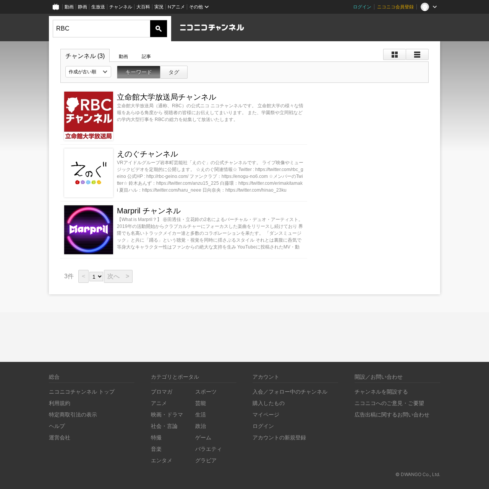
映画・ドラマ (167, 414)
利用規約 (59, 403)
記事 (146, 56)
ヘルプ (57, 426)
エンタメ (161, 460)
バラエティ (208, 448)
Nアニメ (176, 7)
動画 (69, 7)
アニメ (159, 403)
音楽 (156, 448)
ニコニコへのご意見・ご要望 (389, 403)
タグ (173, 72)
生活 (200, 414)
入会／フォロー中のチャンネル (290, 391)
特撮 (156, 437)
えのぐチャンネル (147, 154)
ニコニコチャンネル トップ (82, 391)
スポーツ (206, 391)
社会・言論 (164, 426)
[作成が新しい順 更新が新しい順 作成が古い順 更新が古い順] (88, 71)
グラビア (206, 460)
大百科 (143, 7)
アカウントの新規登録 (279, 437)
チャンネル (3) (85, 56)
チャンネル (120, 7)
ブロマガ (161, 391)
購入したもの (269, 403)
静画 (82, 7)
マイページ (266, 414)
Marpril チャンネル (149, 211)
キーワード (138, 72)
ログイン (362, 7)
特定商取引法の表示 (73, 414)
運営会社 (59, 437)
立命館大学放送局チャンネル (166, 97)
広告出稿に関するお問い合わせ (392, 414)
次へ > (118, 276)
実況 (159, 7)
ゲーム (203, 437)
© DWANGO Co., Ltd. (417, 474)
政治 (200, 426)
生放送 (98, 7)
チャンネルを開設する (381, 391)
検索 (158, 28)
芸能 (200, 403)
